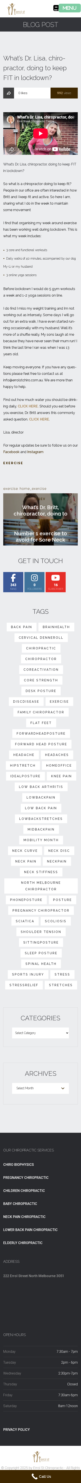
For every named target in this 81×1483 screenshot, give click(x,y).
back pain (21, 627)
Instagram (35, 452)
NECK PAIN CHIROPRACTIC (24, 1217)
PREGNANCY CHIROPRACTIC (26, 1178)
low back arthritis (41, 787)
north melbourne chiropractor (41, 886)
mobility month (41, 840)
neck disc (59, 850)
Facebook (11, 452)
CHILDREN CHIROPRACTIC (24, 1191)
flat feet (41, 723)
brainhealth (56, 627)
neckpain (57, 861)
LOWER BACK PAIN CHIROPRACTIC (30, 1230)
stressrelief (24, 985)
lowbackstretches (41, 819)
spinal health (41, 964)
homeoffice (59, 765)
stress (62, 974)
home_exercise (33, 489)
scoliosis (56, 921)
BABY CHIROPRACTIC (20, 1204)
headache (24, 755)
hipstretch (23, 765)
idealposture (25, 776)
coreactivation (41, 669)
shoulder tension (41, 932)
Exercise (13, 463)
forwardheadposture (41, 733)
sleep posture (41, 953)
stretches (61, 985)
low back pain (41, 808)
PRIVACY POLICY (16, 1430)
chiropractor (41, 659)
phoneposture (26, 900)
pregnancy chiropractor (41, 910)
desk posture (41, 691)
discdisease (26, 701)
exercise (10, 489)
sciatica (25, 921)
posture (62, 900)
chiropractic (41, 648)
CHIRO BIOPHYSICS (18, 1165)
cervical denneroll (41, 637)
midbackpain (41, 829)
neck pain (26, 861)
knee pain (61, 776)
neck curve (25, 850)
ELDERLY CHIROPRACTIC (23, 1243)
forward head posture (41, 744)
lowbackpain (41, 797)
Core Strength (41, 680)
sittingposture (41, 942)
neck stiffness (41, 872)
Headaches (57, 755)
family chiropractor (41, 712)
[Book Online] (56, 9)
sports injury (28, 974)
